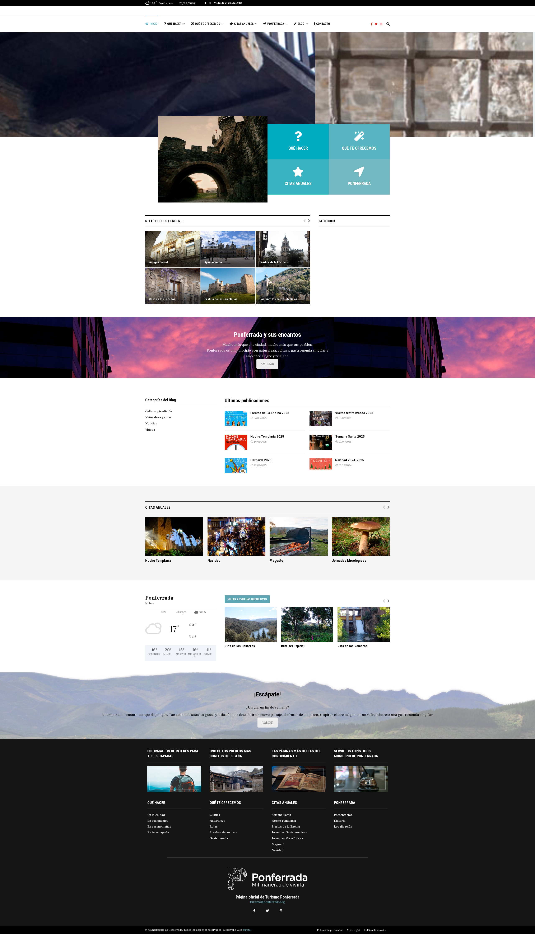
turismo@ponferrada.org (267, 902)
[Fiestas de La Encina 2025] (236, 418)
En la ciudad (156, 815)
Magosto (276, 560)
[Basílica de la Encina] (283, 249)
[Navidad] (237, 536)
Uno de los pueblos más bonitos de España (230, 753)
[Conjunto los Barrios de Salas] (283, 286)
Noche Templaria (158, 560)
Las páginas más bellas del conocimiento (296, 753)
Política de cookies (375, 929)
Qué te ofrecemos (207, 23)
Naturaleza (217, 821)
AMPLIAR (267, 364)
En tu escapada (158, 832)
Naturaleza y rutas (158, 417)
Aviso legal (353, 929)
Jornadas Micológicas (349, 560)
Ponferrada (275, 23)
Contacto (323, 23)
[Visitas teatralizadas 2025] (321, 418)
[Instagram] (382, 24)
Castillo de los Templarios (220, 299)
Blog (301, 23)
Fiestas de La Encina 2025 (269, 413)
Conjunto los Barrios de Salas (278, 299)
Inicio (154, 23)
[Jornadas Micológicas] (361, 536)
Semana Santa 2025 (350, 436)
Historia (339, 821)
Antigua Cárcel (158, 262)
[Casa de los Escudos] (172, 286)
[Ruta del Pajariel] (307, 624)
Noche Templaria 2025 (226, 3)
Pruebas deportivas (223, 832)
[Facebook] (373, 24)
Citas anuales (244, 23)
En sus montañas (159, 826)
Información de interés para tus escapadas (172, 753)
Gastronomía (219, 838)
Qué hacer (174, 23)
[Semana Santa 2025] (321, 442)
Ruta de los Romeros (352, 646)
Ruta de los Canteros (240, 646)
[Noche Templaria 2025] (236, 442)
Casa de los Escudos (162, 299)
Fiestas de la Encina (286, 826)
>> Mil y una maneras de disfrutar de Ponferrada (235, 95)
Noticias (151, 423)
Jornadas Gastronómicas (289, 832)
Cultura (215, 815)
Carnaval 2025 (260, 460)
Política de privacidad (330, 929)
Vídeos (150, 430)
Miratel (247, 929)
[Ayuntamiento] (227, 249)
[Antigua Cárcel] (172, 249)
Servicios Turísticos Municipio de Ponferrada (356, 753)
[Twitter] (377, 24)
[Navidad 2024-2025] (321, 465)
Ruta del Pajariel (292, 646)
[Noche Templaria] (174, 536)
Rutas (214, 826)
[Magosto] (299, 536)
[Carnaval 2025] (236, 465)
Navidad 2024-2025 (349, 460)
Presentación (343, 815)
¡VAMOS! (267, 722)
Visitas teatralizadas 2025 (354, 413)
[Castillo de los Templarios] (227, 286)
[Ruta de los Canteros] (251, 624)
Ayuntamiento (213, 262)
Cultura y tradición (158, 411)
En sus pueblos (157, 821)
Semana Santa (281, 815)
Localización (343, 826)
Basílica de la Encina (273, 262)
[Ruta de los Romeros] (364, 624)
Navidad (214, 560)
